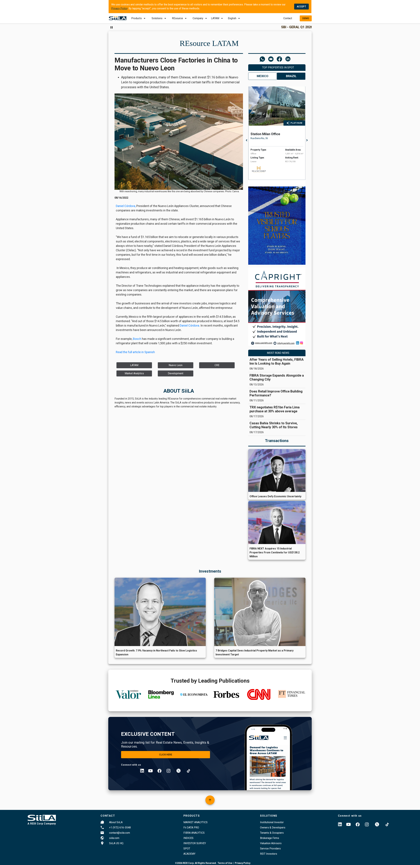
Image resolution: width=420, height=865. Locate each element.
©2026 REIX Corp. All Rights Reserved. (196, 863)
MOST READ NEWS (278, 352)
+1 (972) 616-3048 (120, 827)
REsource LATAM (209, 43)
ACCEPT (301, 6)
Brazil (291, 76)
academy (189, 853)
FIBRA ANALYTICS (194, 832)
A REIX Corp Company (42, 823)
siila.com (114, 838)
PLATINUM (297, 123)
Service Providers (270, 848)
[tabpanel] (277, 133)
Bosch (137, 338)
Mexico (262, 76)
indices (188, 838)
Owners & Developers (272, 827)
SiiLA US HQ (116, 843)
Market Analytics (195, 822)
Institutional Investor (272, 822)
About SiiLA (116, 822)
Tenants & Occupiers (272, 832)
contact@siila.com (119, 832)
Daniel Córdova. (190, 325)
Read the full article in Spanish (135, 352)
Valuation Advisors (271, 843)
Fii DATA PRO (191, 827)
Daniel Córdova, (126, 206)
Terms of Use (225, 863)
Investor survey (194, 843)
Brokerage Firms (269, 838)
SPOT (186, 848)
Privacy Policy (119, 8)
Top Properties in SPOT (278, 67)
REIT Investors (268, 853)
